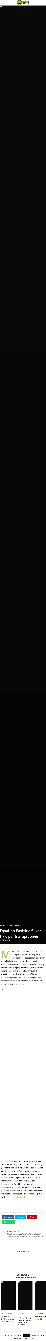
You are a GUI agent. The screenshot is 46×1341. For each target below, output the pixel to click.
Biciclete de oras (6, 925)
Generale (21, 1314)
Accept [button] (27, 1335)
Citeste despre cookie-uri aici (23, 1338)
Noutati (18, 925)
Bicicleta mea (39, 1314)
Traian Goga (11, 1231)
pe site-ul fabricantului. (17, 1197)
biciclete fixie (13, 1205)
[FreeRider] (23, 2)
